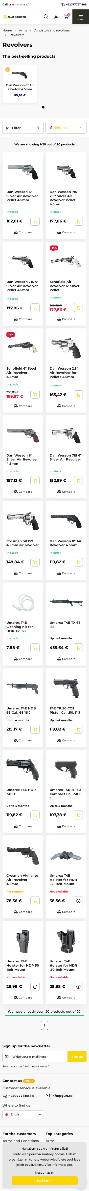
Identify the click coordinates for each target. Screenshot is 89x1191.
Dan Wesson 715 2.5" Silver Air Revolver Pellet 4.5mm (63, 198)
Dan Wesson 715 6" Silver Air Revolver (66, 457)
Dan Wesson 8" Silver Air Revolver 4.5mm (22, 459)
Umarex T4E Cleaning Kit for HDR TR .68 (19, 627)
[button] (46, 16)
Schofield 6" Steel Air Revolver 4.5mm (21, 372)
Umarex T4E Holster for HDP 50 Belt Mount (22, 965)
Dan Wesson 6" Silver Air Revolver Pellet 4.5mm (22, 196)
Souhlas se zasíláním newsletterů (25, 1066)
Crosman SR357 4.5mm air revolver (22, 543)
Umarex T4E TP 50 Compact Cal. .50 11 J (66, 794)
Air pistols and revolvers (52, 30)
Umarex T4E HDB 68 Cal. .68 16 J (21, 710)
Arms (23, 30)
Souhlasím (44, 1180)
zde (69, 1164)
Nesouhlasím (44, 1172)
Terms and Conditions (20, 1141)
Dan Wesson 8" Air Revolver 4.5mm (20, 87)
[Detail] (78, 900)
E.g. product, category (31, 48)
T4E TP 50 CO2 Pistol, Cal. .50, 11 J (65, 710)
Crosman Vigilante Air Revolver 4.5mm (22, 879)
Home (7, 30)
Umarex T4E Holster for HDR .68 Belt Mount (63, 879)
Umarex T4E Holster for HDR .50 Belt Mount (63, 965)
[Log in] (56, 16)
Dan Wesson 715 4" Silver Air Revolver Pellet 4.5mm (22, 286)
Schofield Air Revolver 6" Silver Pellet (65, 286)
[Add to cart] (35, 221)
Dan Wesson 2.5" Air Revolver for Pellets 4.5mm (64, 372)
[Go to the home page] (14, 17)
